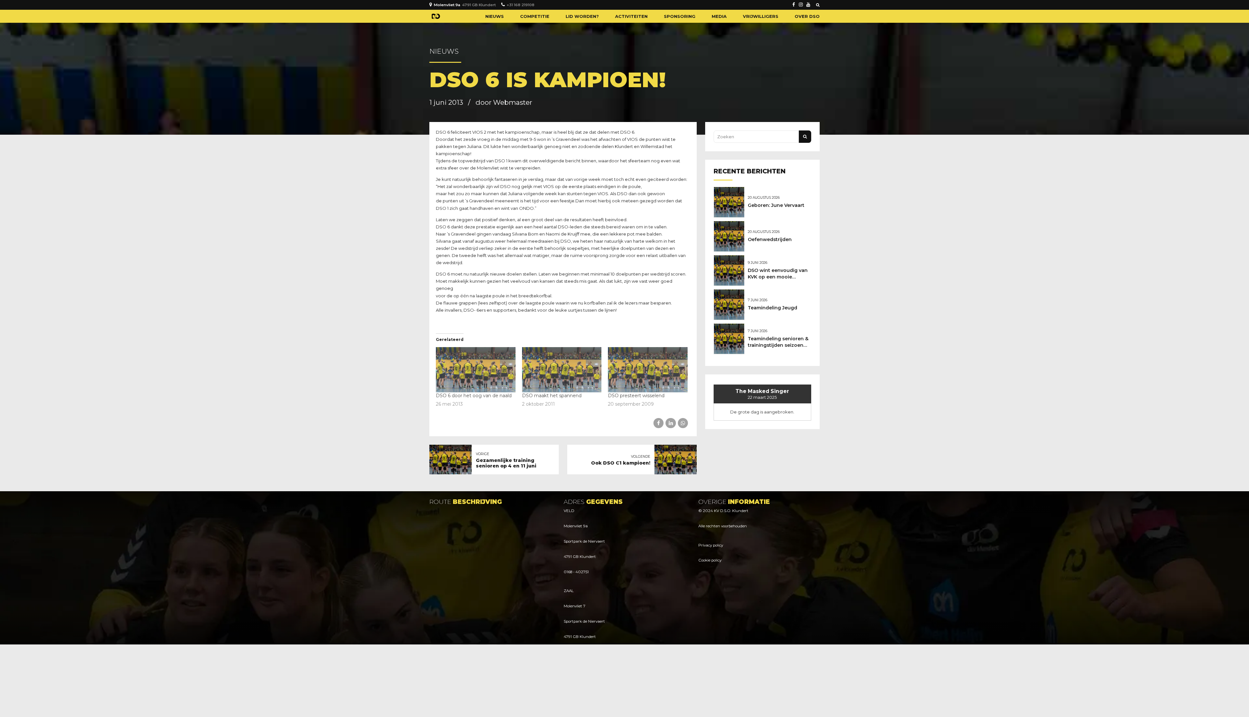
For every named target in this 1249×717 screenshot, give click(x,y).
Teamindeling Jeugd (772, 308)
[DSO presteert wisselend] (648, 370)
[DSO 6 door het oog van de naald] (476, 370)
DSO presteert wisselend (636, 396)
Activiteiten (631, 16)
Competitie (534, 16)
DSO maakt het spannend (552, 396)
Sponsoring (679, 16)
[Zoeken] (818, 5)
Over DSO (807, 16)
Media (719, 16)
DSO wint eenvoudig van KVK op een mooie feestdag (778, 276)
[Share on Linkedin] (670, 423)
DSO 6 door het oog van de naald (474, 396)
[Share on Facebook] (658, 423)
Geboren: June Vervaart (776, 205)
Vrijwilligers (760, 16)
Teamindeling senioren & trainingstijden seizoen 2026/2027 (778, 345)
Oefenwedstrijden (770, 239)
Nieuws (494, 16)
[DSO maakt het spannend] (562, 370)
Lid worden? (582, 16)
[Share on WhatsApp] (683, 423)
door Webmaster (504, 102)
